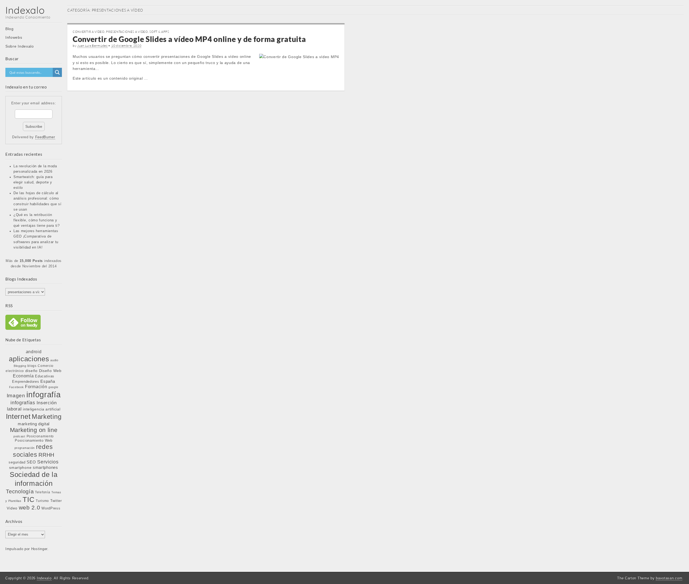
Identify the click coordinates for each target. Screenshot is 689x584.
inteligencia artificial (41, 409)
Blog (9, 29)
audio (54, 360)
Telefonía (42, 492)
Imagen (16, 395)
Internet (18, 416)
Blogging (20, 365)
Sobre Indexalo (19, 46)
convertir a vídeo (89, 32)
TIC (28, 499)
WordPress (50, 508)
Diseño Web (50, 371)
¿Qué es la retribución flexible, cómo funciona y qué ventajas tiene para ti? (36, 220)
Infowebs (13, 37)
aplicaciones (29, 359)
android (34, 351)
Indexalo (25, 10)
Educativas (44, 376)
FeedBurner (45, 137)
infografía (43, 394)
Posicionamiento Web (33, 441)
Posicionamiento (40, 436)
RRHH (46, 455)
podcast (19, 436)
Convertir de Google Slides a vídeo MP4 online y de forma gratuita (189, 39)
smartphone (20, 467)
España (47, 381)
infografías (22, 402)
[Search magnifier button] (57, 72)
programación (25, 447)
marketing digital (34, 424)
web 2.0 (29, 507)
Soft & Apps (159, 32)
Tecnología (20, 491)
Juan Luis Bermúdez (92, 46)
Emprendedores (25, 382)
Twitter (56, 501)
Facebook (16, 387)
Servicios (47, 462)
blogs (32, 366)
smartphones (45, 467)
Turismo (42, 500)
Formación (36, 386)
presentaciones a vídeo (127, 32)
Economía (23, 376)
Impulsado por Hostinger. (27, 549)
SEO (31, 462)
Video (12, 508)
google (53, 387)
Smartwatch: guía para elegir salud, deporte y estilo (33, 182)
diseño (31, 371)
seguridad (17, 462)
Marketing (46, 416)
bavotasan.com (669, 578)
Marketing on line (34, 430)
